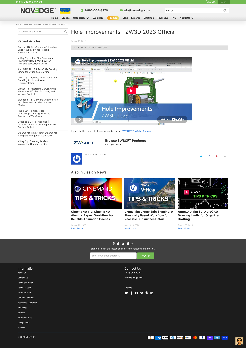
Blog (125, 17)
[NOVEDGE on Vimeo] (142, 293)
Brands (66, 17)
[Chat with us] (239, 341)
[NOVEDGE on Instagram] (152, 293)
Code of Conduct (26, 297)
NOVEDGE (30, 337)
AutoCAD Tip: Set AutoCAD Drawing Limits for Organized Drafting (38, 70)
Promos (113, 17)
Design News (24, 322)
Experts (135, 17)
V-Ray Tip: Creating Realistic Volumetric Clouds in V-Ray (33, 142)
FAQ (174, 17)
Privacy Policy (24, 292)
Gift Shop (149, 17)
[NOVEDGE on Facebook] (132, 293)
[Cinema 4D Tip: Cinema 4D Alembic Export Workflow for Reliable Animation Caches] (96, 193)
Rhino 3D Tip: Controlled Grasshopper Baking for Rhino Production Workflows (34, 113)
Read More (77, 228)
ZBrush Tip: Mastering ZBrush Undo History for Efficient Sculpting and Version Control (37, 91)
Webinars (98, 17)
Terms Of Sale (24, 287)
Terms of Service (25, 282)
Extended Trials (25, 317)
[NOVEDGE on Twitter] (126, 293)
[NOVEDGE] (38, 10)
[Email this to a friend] (224, 156)
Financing (162, 17)
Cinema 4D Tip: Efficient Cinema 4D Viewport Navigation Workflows (37, 134)
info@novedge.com (137, 10)
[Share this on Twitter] (201, 156)
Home (54, 17)
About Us (185, 17)
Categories (79, 17)
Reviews (21, 327)
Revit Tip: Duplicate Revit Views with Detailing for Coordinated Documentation (38, 80)
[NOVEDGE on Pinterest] (147, 293)
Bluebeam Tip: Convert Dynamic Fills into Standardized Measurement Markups (38, 102)
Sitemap (128, 287)
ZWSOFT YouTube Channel (137, 131)
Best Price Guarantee (27, 302)
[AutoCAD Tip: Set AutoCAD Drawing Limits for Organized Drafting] (203, 193)
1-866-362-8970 (96, 10)
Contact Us (23, 277)
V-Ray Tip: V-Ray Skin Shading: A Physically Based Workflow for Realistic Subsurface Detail (36, 61)
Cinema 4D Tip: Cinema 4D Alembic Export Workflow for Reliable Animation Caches (37, 50)
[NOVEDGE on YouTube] (137, 293)
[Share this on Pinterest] (217, 156)
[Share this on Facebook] (209, 156)
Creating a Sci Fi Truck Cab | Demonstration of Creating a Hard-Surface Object (37, 124)
